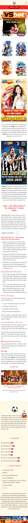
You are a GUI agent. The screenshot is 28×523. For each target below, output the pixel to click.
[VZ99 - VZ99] (14, 2)
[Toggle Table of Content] (16, 233)
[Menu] (26, 2)
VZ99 (11, 470)
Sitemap (5, 488)
